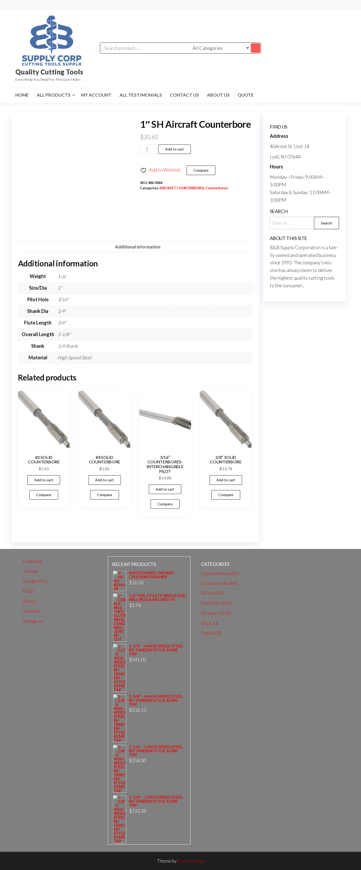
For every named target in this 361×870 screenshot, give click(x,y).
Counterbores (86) (220, 573)
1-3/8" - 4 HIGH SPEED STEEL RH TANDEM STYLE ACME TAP (156, 700)
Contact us (184, 95)
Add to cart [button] (43, 480)
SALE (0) (209, 623)
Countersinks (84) (219, 583)
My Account (96, 95)
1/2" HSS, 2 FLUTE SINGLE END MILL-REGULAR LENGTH (157, 597)
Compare (201, 170)
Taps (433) (211, 633)
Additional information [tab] (137, 246)
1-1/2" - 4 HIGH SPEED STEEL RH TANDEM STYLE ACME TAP (156, 650)
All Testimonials (140, 95)
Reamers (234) (216, 613)
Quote (246, 95)
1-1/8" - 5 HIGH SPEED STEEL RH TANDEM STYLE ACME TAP (156, 801)
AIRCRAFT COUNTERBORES (181, 188)
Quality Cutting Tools (49, 72)
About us (218, 95)
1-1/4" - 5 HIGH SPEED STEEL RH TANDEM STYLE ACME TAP (156, 751)
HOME (22, 95)
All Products (54, 95)
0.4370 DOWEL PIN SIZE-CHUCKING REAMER (152, 575)
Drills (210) (212, 593)
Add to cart (174, 149)
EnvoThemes (191, 861)
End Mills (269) (216, 603)
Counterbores (216, 188)
